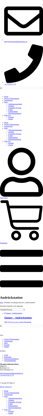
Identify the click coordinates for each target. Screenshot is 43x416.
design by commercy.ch (6, 386)
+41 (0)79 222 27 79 (7, 375)
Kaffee (10, 110)
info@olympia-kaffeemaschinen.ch (11, 373)
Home (6, 97)
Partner (10, 119)
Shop (6, 102)
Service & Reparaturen (11, 98)
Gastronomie (8, 100)
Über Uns (7, 115)
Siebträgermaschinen (15, 104)
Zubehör (11, 106)
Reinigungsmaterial (14, 113)
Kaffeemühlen (13, 111)
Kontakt (11, 117)
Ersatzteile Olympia (14, 108)
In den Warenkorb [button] (25, 322)
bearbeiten (3, 379)
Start (1, 302)
